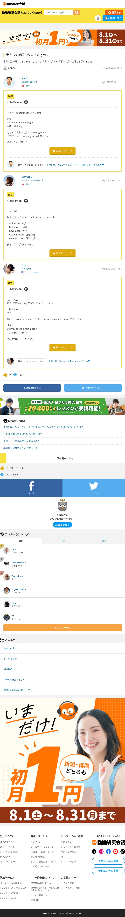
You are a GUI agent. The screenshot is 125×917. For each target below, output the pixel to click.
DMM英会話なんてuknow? (13, 888)
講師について (67, 841)
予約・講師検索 (68, 851)
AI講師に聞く (115, 18)
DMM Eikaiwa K (19, 562)
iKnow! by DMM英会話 (11, 883)
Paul (14, 549)
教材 (63, 856)
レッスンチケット (69, 861)
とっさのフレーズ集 (70, 888)
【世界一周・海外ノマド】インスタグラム (67, 361)
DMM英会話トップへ (14, 679)
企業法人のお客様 (108, 861)
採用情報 (35, 900)
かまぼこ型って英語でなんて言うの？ (22, 433)
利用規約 (8, 669)
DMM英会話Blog (8, 897)
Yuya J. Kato (17, 576)
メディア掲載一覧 (39, 895)
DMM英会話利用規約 (41, 883)
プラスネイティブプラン (42, 846)
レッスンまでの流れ (70, 846)
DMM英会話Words (9, 892)
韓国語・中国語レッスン (42, 851)
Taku (14, 603)
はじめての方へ (7, 841)
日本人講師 (5, 856)
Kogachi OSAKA (19, 589)
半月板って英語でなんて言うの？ (20, 448)
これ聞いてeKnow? (40, 866)
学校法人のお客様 (108, 870)
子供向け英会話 (38, 856)
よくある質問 (10, 658)
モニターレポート (8, 861)
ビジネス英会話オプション (43, 861)
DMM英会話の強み (9, 851)
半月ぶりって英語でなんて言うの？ (21, 441)
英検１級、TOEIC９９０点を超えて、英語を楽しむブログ (74, 164)
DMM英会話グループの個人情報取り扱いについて (45, 889)
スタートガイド (7, 846)
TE (13, 616)
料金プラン (36, 841)
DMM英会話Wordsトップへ (17, 689)
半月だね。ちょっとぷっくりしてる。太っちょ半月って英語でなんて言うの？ (43, 426)
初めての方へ (10, 648)
